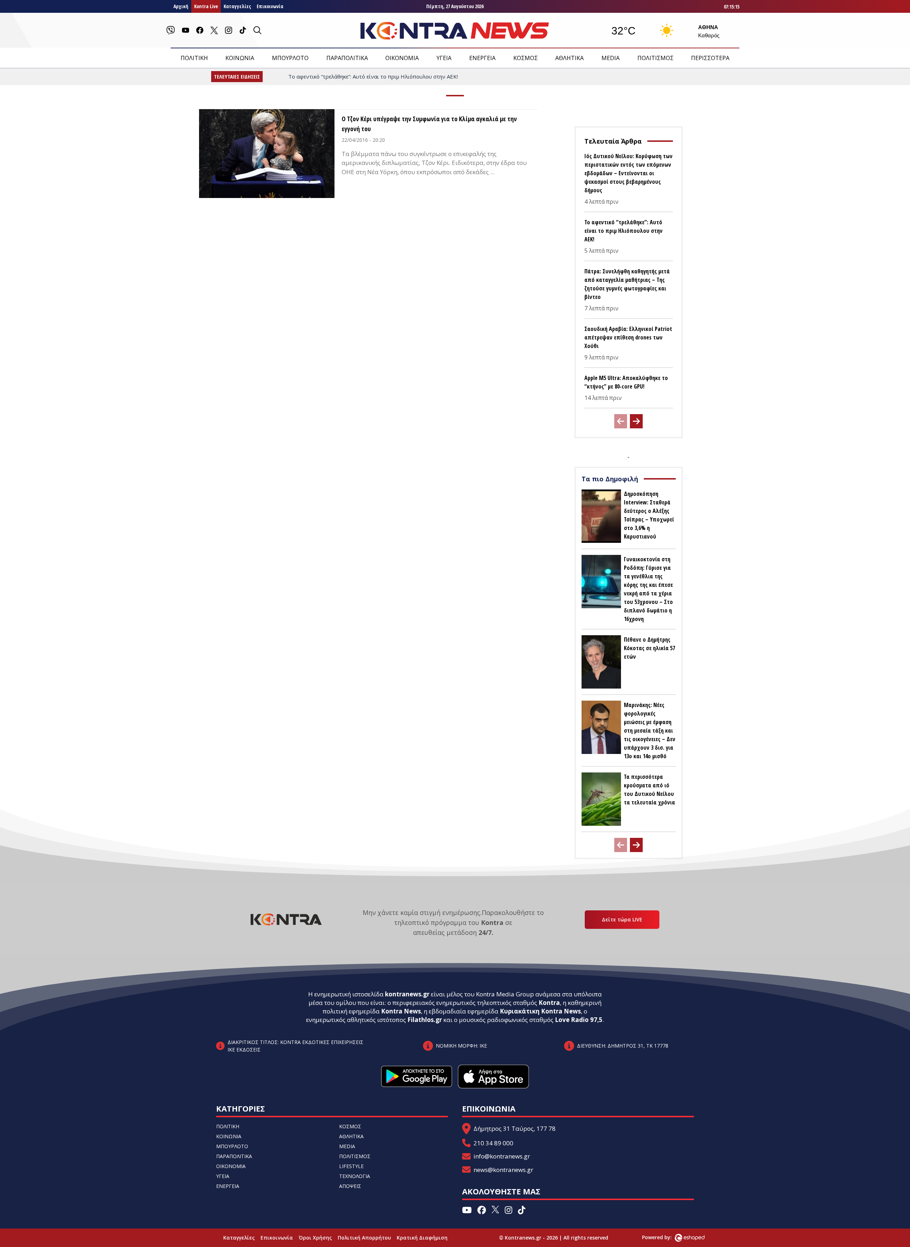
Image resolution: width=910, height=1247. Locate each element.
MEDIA (610, 58)
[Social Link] (170, 30)
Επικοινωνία (270, 6)
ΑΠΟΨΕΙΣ (350, 1186)
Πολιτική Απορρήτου (364, 1237)
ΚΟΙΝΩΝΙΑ (239, 58)
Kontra (549, 1003)
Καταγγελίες (237, 6)
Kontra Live (206, 6)
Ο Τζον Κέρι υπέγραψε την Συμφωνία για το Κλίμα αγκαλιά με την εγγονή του (429, 123)
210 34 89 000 (493, 1143)
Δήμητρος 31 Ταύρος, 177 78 (514, 1128)
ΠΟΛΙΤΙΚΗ (194, 58)
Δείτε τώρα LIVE (622, 919)
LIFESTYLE (351, 1166)
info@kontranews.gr (501, 1156)
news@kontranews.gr (503, 1170)
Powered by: (664, 1237)
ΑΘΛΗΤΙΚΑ (569, 58)
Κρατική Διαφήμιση (422, 1237)
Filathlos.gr (424, 1020)
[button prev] (620, 421)
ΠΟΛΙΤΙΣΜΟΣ (655, 58)
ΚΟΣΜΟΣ (525, 58)
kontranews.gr (407, 994)
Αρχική (180, 6)
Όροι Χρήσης (315, 1237)
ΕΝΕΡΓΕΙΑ (482, 58)
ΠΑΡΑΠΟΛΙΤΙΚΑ (347, 58)
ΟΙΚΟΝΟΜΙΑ (402, 58)
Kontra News (401, 1011)
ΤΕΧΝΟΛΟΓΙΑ (354, 1176)
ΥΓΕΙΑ (444, 58)
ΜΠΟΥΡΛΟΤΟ (290, 58)
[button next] (636, 421)
